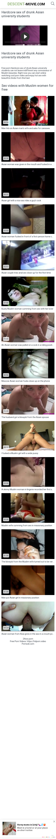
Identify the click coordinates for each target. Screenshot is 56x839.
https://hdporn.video (36, 641)
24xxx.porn (28, 639)
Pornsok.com (28, 644)
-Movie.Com (26, 4)
